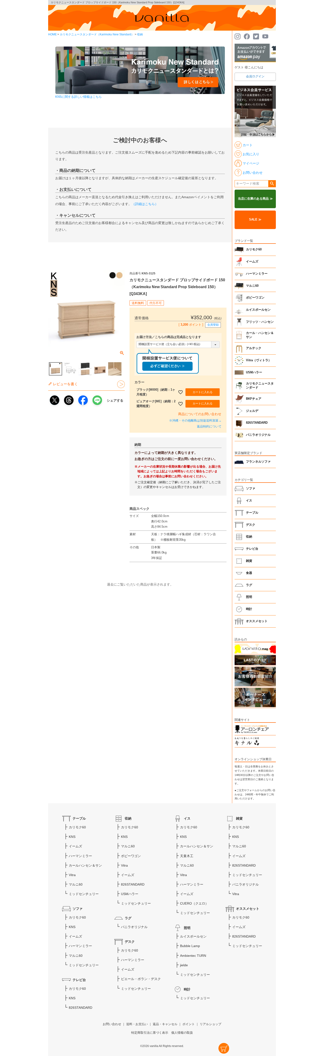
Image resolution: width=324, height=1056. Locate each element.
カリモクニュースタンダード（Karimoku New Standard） (97, 34)
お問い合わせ (112, 1024)
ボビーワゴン (255, 297)
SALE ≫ (255, 219)
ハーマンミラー (257, 273)
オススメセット (257, 621)
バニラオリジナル (258, 434)
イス (249, 500)
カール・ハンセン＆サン (260, 335)
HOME (52, 34)
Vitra (72, 875)
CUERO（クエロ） (194, 903)
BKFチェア (253, 398)
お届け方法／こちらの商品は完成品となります (168, 337)
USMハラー (254, 372)
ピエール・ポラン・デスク (141, 979)
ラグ (249, 585)
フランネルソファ (258, 461)
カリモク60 (254, 249)
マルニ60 (252, 285)
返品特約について (209, 426)
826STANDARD (257, 422)
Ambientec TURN (193, 955)
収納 (140, 34)
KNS (72, 837)
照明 (249, 597)
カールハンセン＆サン (85, 865)
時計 (249, 609)
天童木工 (186, 856)
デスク (250, 524)
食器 (249, 573)
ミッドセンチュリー (84, 894)
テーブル (252, 512)
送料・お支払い (137, 1024)
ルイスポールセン (258, 309)
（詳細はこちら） (145, 204)
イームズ (252, 261)
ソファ (250, 488)
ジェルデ (252, 411)
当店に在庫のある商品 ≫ (255, 198)
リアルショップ (210, 1024)
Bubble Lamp (190, 946)
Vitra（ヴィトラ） (258, 360)
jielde (184, 965)
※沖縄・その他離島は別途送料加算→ (195, 420)
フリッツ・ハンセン (260, 322)
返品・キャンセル (165, 1024)
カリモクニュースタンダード (260, 386)
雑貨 (249, 561)
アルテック (253, 348)
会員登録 (213, 324)
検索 (272, 183)
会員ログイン (255, 76)
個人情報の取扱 (182, 1032)
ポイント (188, 1024)
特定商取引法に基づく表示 (149, 1032)
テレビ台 (252, 548)
